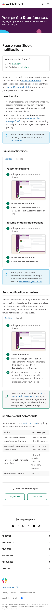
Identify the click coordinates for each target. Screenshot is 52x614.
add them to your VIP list (30, 281)
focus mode (16, 140)
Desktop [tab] (8, 158)
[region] (26, 453)
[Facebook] (23, 526)
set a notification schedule (17, 87)
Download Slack (9, 587)
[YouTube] (34, 526)
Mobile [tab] (19, 158)
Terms (13, 592)
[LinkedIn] (13, 526)
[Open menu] (48, 4)
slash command (30, 423)
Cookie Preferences (27, 592)
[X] (29, 526)
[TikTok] (39, 526)
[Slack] (24, 582)
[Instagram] (18, 526)
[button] (15, 497)
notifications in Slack (31, 80)
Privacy (5, 592)
